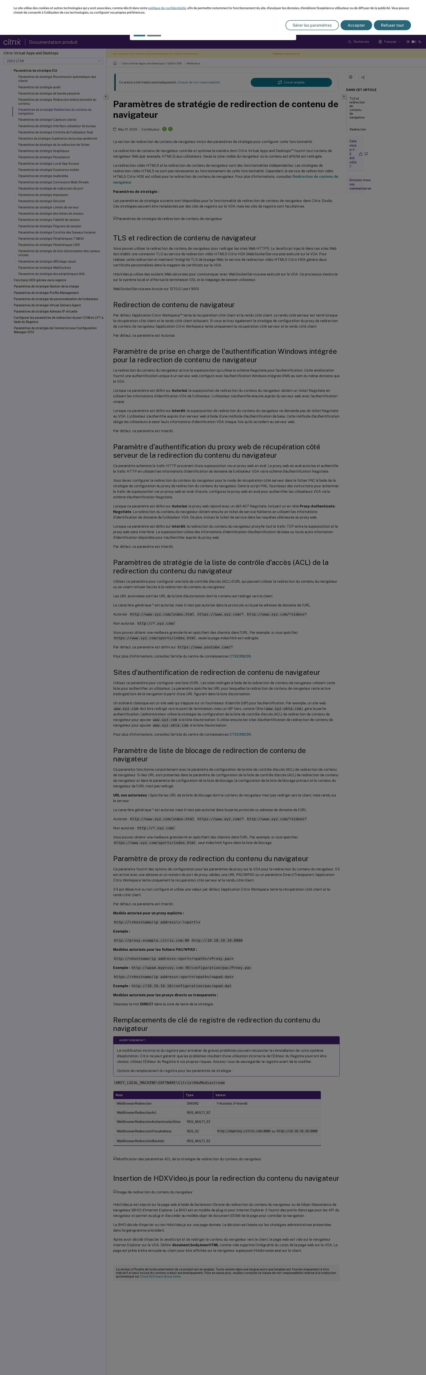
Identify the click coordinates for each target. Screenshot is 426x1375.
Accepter (356, 25)
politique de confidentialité (167, 8)
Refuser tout (392, 25)
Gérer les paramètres (312, 25)
